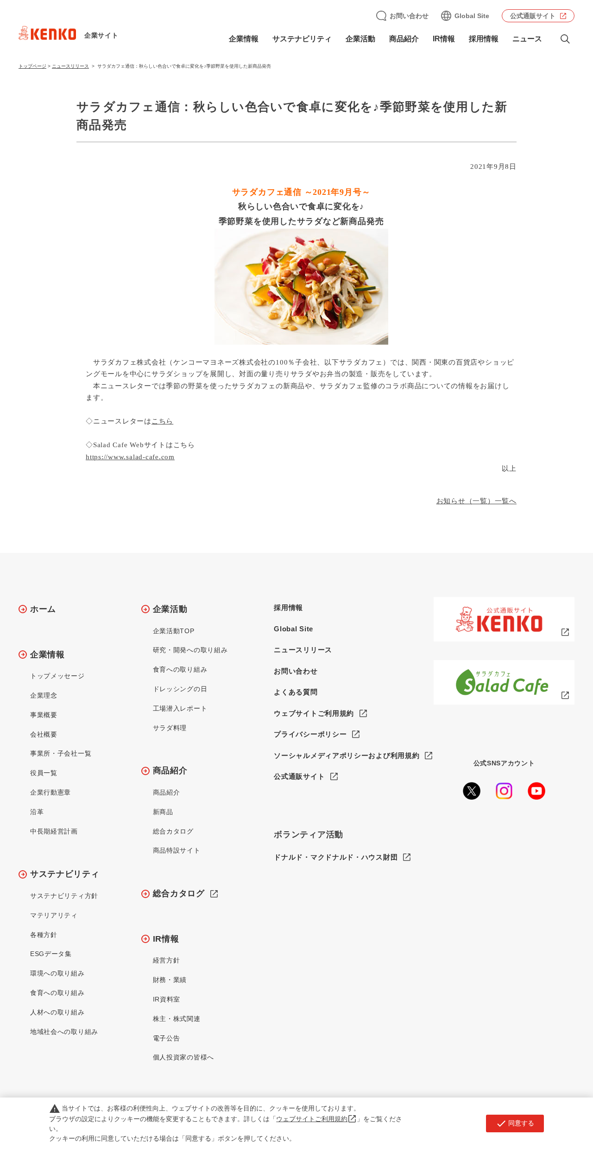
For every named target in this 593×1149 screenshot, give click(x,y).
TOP (549, 1107)
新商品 (163, 811)
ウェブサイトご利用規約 (314, 713)
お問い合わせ (409, 15)
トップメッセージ (57, 676)
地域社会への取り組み (64, 1031)
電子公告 (166, 1038)
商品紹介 (170, 770)
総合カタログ (173, 831)
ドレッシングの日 (180, 689)
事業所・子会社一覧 (60, 753)
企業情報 (47, 654)
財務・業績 (170, 979)
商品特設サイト (177, 850)
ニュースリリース (70, 66)
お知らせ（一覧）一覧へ (476, 501)
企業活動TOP (174, 631)
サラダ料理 (170, 728)
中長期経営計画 (54, 831)
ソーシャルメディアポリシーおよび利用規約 (346, 755)
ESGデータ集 (51, 953)
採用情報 (483, 39)
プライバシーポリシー (310, 734)
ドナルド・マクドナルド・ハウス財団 (335, 857)
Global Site (471, 15)
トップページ (32, 66)
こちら (162, 421)
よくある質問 (295, 692)
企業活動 (170, 609)
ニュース (527, 39)
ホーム (43, 609)
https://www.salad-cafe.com (130, 457)
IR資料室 (167, 999)
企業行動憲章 (50, 792)
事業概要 (43, 715)
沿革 (37, 811)
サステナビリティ (65, 874)
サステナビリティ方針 (64, 895)
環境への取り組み (57, 973)
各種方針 (43, 934)
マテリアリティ (54, 915)
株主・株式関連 (177, 1018)
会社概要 (43, 734)
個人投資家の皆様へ (183, 1057)
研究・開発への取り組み (190, 650)
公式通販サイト (532, 15)
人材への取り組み (57, 1012)
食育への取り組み (57, 992)
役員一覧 (43, 773)
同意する (515, 1123)
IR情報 (166, 939)
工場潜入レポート (180, 708)
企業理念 (43, 695)
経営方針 (166, 960)
